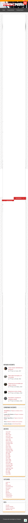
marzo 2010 (8, 446)
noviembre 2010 (9, 443)
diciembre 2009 (9, 449)
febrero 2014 (8, 434)
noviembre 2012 (9, 437)
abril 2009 (8, 458)
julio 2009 (8, 453)
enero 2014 (8, 436)
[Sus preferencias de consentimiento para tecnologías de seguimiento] (25, 520)
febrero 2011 (8, 440)
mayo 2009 (8, 456)
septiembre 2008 (9, 468)
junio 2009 (8, 455)
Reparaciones (9, 493)
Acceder (7, 505)
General (7, 489)
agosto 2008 (8, 469)
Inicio (4, 10)
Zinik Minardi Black (17, 423)
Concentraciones (9, 486)
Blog (7, 483)
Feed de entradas (9, 506)
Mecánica (8, 492)
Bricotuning (8, 485)
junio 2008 (8, 472)
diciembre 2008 (9, 463)
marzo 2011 (8, 439)
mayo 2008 (8, 474)
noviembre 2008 (9, 465)
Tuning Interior (10, 10)
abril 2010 (8, 445)
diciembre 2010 (9, 442)
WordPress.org (9, 509)
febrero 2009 (8, 460)
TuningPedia (7, 410)
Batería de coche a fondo (14, 391)
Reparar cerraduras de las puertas (15, 421)
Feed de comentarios (10, 508)
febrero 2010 (8, 447)
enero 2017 (8, 431)
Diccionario (8, 488)
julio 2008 (8, 471)
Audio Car (8, 482)
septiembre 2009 (9, 450)
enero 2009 (8, 462)
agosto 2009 (8, 452)
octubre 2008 (8, 466)
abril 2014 (8, 433)
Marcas (7, 491)
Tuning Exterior (20, 10)
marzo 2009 (8, 459)
